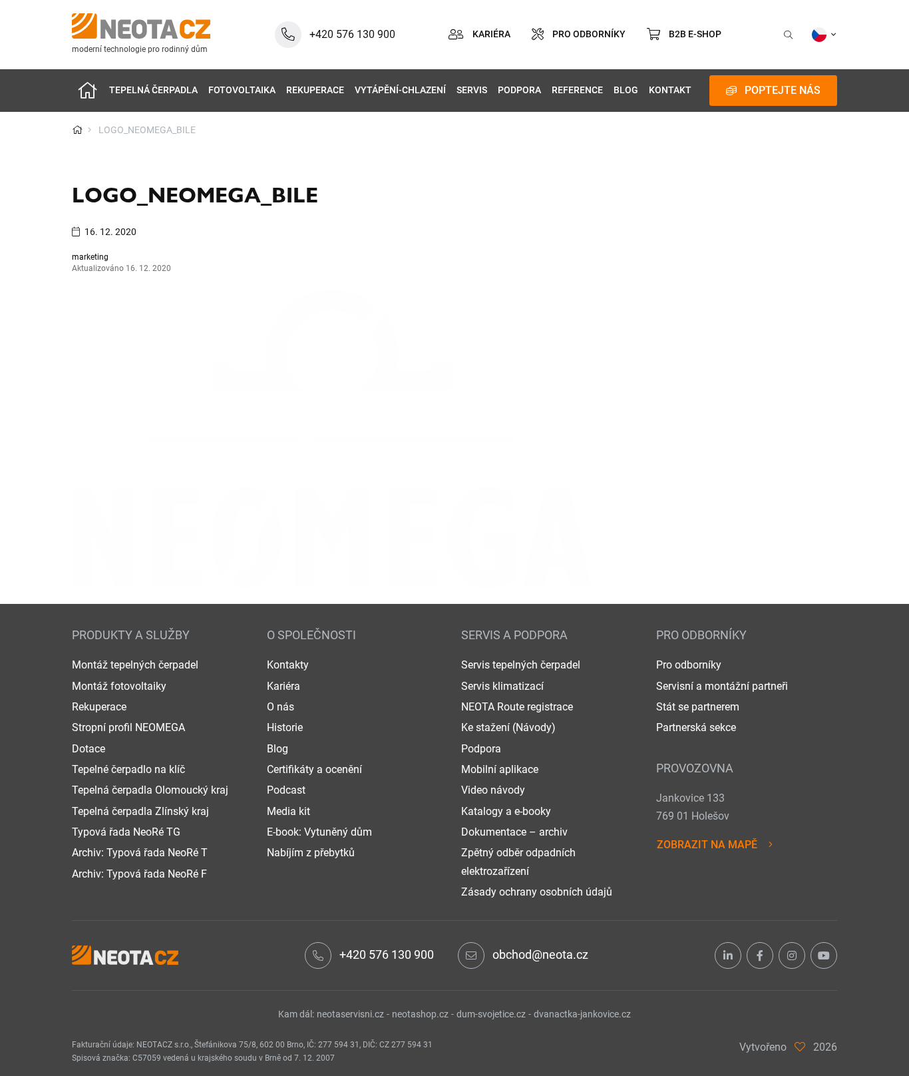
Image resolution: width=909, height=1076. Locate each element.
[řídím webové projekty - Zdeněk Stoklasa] (800, 1047)
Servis (471, 90)
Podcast (286, 790)
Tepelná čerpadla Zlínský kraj (140, 811)
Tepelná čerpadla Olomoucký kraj (150, 790)
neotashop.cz (420, 1014)
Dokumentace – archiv (514, 832)
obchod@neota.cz (540, 954)
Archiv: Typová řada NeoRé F (139, 874)
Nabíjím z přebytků (311, 852)
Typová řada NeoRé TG (126, 832)
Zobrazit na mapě (707, 844)
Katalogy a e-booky (506, 811)
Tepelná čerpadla (153, 90)
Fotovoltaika (241, 90)
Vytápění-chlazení (400, 90)
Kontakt (670, 90)
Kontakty (288, 665)
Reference (577, 90)
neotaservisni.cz (350, 1014)
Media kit (288, 811)
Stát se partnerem (697, 706)
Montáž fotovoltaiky (119, 686)
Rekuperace (315, 90)
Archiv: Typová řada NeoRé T (140, 852)
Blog (626, 90)
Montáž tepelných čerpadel (135, 665)
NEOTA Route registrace (517, 706)
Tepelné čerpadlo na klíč (128, 769)
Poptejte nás (782, 90)
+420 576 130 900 (386, 954)
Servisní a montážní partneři (722, 686)
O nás (280, 706)
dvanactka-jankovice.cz (582, 1014)
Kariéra (283, 686)
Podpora (519, 90)
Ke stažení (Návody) (508, 727)
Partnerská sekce (696, 727)
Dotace (88, 748)
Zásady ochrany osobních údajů (536, 892)
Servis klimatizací (502, 686)
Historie (285, 727)
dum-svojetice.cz (491, 1014)
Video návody (493, 790)
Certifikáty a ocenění (314, 769)
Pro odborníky (688, 665)
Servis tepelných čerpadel (520, 665)
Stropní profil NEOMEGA (128, 727)
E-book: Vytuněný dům (319, 832)
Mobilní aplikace (499, 769)
